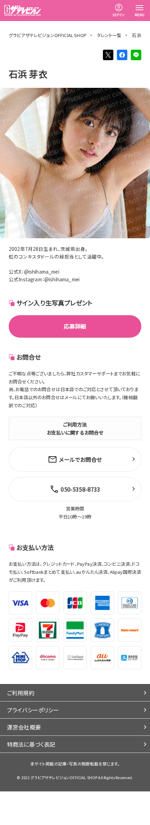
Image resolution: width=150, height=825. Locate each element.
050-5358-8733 (80, 489)
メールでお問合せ (80, 459)
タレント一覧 (109, 35)
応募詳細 (75, 326)
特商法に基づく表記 (31, 744)
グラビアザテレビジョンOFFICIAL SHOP (48, 35)
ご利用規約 (21, 693)
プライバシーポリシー (33, 710)
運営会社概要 (24, 727)
